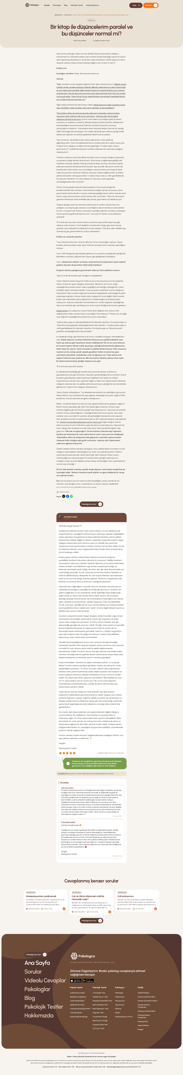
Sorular (47, 5)
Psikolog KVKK (143, 1021)
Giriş (134, 5)
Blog (65, 5)
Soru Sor (148, 5)
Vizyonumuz (119, 1005)
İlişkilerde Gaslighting (78, 997)
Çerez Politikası (143, 1025)
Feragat (140, 1029)
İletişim (117, 1013)
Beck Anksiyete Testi (100, 1005)
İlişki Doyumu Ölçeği (100, 1021)
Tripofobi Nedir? (76, 1013)
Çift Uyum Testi (98, 1028)
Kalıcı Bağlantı (118, 753)
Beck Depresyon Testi (100, 1009)
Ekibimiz (118, 1009)
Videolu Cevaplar (45, 980)
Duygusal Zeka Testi (100, 1025)
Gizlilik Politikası (143, 993)
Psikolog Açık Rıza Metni (146, 1011)
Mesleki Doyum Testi (100, 997)
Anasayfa (58, 15)
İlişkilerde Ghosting (77, 1005)
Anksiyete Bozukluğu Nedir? (80, 1009)
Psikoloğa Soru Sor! (89, 504)
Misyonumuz (120, 1001)
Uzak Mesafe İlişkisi (77, 1001)
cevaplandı (93, 487)
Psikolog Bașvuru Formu (124, 1017)
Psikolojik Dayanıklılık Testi (102, 1001)
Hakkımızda (38, 1015)
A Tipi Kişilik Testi (99, 993)
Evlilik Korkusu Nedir (77, 993)
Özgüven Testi (98, 1013)
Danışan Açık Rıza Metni (146, 997)
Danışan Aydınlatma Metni (147, 1001)
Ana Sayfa (37, 963)
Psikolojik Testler (76, 5)
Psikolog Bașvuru (92, 5)
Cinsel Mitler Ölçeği (100, 1017)
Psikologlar (57, 5)
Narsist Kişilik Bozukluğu (79, 1017)
